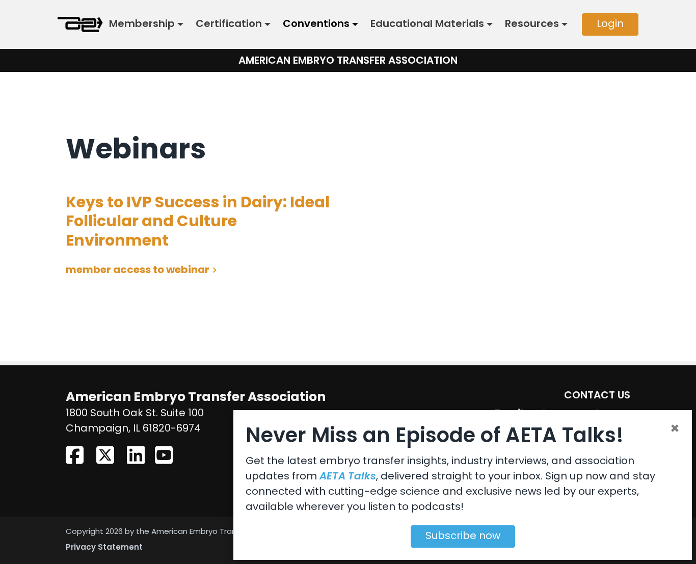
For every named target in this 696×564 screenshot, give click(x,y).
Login (610, 24)
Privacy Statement (104, 548)
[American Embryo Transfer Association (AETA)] (80, 24)
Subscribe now (462, 536)
